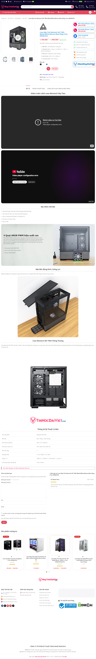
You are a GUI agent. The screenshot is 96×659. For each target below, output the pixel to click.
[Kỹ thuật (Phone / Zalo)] (75, 30)
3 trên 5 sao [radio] (15, 479)
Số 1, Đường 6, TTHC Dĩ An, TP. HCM (10, 593)
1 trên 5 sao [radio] (13, 479)
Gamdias (12, 562)
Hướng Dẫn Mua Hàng (45, 592)
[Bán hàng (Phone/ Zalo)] (75, 24)
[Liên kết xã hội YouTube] (6, 1)
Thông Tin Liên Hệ (43, 597)
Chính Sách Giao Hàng (45, 603)
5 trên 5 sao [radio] (18, 479)
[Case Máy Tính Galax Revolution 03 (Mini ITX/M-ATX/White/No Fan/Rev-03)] (36, 545)
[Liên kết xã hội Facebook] (2, 1)
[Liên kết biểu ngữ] (84, 64)
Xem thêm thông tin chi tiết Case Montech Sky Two (16, 468)
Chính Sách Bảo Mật (44, 600)
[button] (3, 59)
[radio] (41, 64)
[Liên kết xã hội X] (4, 1)
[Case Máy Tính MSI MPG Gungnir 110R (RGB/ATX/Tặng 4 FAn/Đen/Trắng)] (84, 545)
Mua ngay (55, 68)
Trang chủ (3, 18)
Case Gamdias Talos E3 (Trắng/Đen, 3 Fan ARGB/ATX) (12, 559)
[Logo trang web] (10, 6)
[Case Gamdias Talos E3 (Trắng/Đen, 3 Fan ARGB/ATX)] (12, 545)
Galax (36, 562)
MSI (84, 564)
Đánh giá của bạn (6, 479)
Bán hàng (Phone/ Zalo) (86, 24)
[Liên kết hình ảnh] (48, 579)
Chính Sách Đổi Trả (44, 595)
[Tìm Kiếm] (72, 6)
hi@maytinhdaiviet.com (9, 596)
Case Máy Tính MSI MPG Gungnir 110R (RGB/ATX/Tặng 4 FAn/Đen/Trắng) (84, 560)
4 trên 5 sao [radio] (17, 479)
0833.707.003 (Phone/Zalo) (9, 599)
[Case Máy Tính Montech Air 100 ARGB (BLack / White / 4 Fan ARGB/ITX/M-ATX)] (60, 545)
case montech (46, 79)
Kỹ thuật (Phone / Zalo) (86, 29)
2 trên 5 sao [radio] (14, 479)
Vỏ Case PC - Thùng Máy (14, 18)
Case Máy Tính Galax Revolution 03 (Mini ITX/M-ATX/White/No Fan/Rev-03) (36, 558)
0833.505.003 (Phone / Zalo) (10, 601)
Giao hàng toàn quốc (81, 52)
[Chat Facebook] (75, 36)
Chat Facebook (83, 35)
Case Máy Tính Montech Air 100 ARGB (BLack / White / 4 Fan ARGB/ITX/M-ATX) (60, 560)
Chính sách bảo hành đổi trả (46, 605)
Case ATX (24, 18)
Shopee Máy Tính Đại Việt (28, 592)
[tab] (28, 88)
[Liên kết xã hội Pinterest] (9, 1)
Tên (2, 500)
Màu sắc (42, 62)
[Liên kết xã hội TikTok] (11, 1)
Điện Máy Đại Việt (26, 595)
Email (2, 506)
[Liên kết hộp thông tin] (79, 6)
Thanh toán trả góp (81, 57)
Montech (60, 564)
